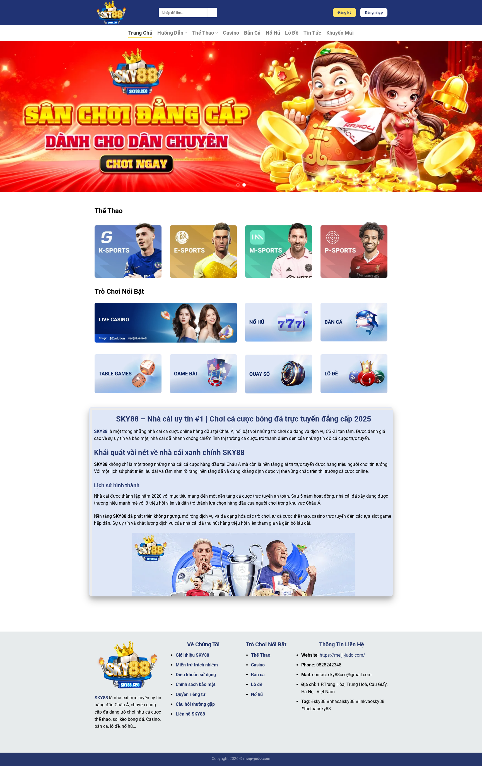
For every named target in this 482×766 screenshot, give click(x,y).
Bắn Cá (252, 33)
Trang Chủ (140, 33)
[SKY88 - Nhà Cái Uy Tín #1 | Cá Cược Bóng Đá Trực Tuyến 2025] (122, 12)
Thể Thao (203, 33)
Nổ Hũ (273, 33)
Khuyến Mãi (340, 33)
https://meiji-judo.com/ (342, 655)
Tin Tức (312, 33)
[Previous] (17, 116)
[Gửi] (212, 12)
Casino (231, 33)
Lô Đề (291, 33)
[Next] (465, 116)
